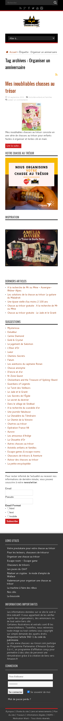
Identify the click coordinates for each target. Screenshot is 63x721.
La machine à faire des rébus (22, 587)
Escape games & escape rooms (23, 451)
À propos (10, 711)
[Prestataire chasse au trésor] (31, 209)
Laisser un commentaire (18, 100)
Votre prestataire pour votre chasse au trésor (31, 548)
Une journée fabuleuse (19, 411)
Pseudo (9, 497)
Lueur (10, 351)
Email (8, 488)
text (12, 512)
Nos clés (11, 592)
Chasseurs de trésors (18, 564)
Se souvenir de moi (40, 692)
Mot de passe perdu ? (19, 699)
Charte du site (22, 711)
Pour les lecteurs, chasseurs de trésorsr (28, 552)
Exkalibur (12, 332)
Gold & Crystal (15, 340)
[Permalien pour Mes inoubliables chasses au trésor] (31, 129)
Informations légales (36, 715)
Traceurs (21, 715)
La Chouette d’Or (16, 439)
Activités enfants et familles (40, 97)
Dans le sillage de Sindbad (20, 403)
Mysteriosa (13, 328)
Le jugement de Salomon (20, 343)
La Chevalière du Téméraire (21, 415)
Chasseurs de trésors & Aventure (24, 455)
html (12, 508)
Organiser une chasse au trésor (23, 556)
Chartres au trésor (17, 423)
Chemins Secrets (16, 355)
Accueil (13, 52)
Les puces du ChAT (17, 569)
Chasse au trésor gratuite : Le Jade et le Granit (31, 312)
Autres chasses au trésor (20, 443)
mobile (13, 516)
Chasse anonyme (16, 367)
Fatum (10, 359)
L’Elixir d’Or (13, 347)
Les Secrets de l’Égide (18, 395)
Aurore (11, 431)
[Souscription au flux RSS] (56, 74)
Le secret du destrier (18, 399)
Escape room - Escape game (22, 560)
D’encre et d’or (15, 371)
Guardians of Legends (18, 383)
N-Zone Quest (15, 375)
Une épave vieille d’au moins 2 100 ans (27, 301)
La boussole (13, 596)
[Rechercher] (55, 2)
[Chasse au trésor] (31, 25)
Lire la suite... (13, 145)
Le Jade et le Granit (17, 391)
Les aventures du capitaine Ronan (24, 363)
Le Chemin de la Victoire (20, 419)
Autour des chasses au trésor (22, 459)
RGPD (50, 715)
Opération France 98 (18, 427)
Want (26, 718)
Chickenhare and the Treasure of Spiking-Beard (32, 379)
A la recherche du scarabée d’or (23, 407)
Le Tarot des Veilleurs (18, 387)
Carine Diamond (15, 336)
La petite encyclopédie (19, 463)
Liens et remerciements (41, 711)
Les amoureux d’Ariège (19, 435)
